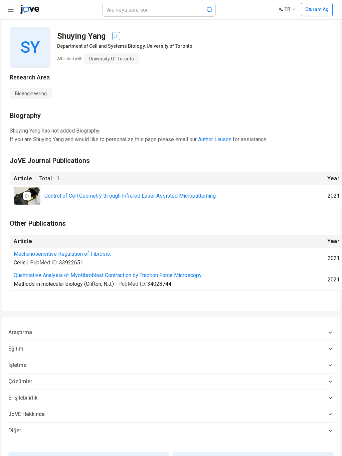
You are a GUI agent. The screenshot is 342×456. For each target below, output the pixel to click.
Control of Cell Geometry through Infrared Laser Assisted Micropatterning (130, 196)
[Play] (27, 196)
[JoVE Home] (29, 9)
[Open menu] (10, 9)
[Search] (209, 9)
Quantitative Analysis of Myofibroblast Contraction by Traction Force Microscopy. (108, 275)
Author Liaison (214, 139)
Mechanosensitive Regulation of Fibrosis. (62, 254)
